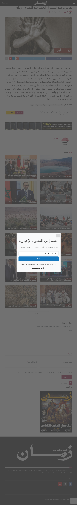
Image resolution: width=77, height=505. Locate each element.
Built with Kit (38, 268)
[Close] (58, 235)
